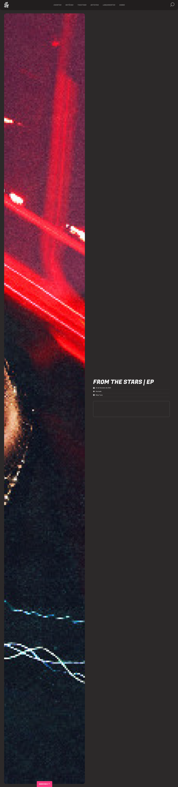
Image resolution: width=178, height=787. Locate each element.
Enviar (49, 782)
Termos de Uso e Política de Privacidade (86, 777)
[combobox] (49, 769)
